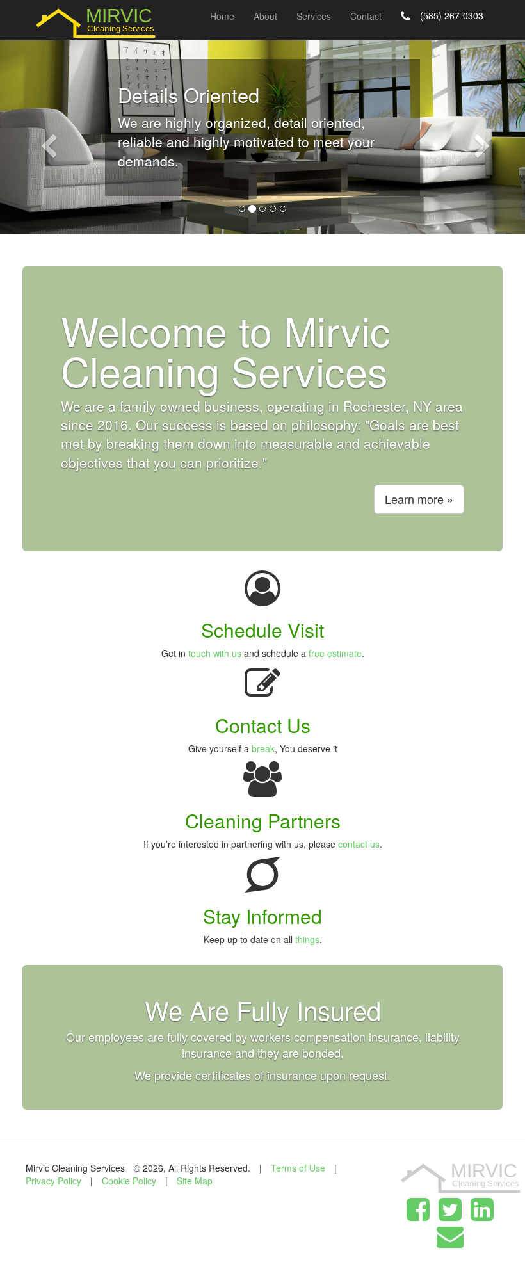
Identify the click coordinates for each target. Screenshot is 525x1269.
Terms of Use (298, 1167)
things (307, 939)
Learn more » (419, 498)
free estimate (335, 653)
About (265, 16)
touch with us (214, 653)
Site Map (195, 1180)
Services (313, 16)
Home (222, 16)
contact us (359, 843)
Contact (366, 16)
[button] (39, 134)
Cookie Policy (129, 1180)
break (263, 748)
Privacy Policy (53, 1180)
